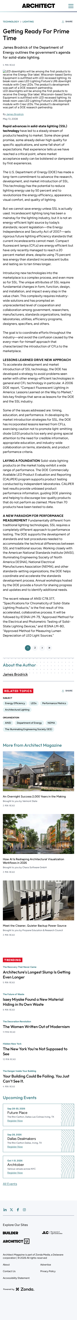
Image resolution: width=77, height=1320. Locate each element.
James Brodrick (15, 114)
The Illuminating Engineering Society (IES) (28, 729)
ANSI (8, 722)
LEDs (34, 703)
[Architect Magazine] (38, 6)
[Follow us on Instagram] (24, 1210)
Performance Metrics (54, 703)
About (6, 1264)
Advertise (45, 1264)
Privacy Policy (48, 1271)
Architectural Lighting (17, 709)
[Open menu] (70, 6)
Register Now (15, 1120)
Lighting (28, 21)
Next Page (42, 648)
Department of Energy (29, 722)
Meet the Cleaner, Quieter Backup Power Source (34, 925)
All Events (10, 1184)
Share (69, 21)
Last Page (49, 648)
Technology (11, 21)
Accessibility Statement (16, 1278)
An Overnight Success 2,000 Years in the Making (34, 796)
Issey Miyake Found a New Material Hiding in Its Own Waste (33, 1002)
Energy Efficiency (15, 703)
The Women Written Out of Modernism (36, 1026)
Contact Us (9, 1271)
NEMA (51, 722)
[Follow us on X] (11, 1210)
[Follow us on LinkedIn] (5, 1210)
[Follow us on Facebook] (18, 1210)
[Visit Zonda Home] (19, 1289)
